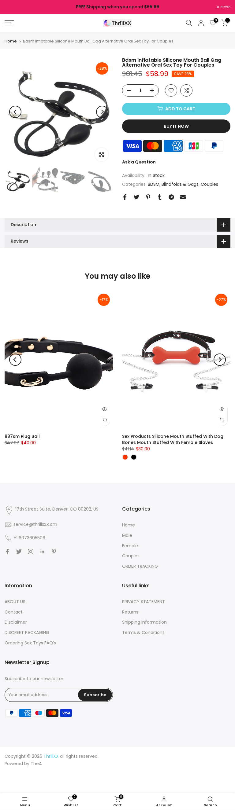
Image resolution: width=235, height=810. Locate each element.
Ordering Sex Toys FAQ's (30, 643)
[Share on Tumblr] (159, 197)
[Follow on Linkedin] (42, 551)
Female (130, 546)
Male (127, 535)
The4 (36, 764)
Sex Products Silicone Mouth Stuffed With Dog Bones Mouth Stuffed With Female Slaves (172, 439)
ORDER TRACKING (140, 566)
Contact (14, 612)
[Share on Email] (183, 197)
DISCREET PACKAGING (27, 632)
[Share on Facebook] (125, 197)
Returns (130, 612)
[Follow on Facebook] (7, 551)
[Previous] (15, 112)
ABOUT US (15, 602)
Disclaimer (16, 622)
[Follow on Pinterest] (54, 551)
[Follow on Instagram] (30, 551)
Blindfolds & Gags (180, 184)
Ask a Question (139, 162)
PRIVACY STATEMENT (143, 602)
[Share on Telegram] (171, 197)
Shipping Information (144, 622)
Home (11, 41)
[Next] (102, 112)
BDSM (153, 184)
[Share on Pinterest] (148, 197)
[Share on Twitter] (136, 197)
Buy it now (176, 126)
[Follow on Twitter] (19, 551)
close (12, 7)
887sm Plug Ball (22, 436)
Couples (209, 184)
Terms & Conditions (143, 632)
